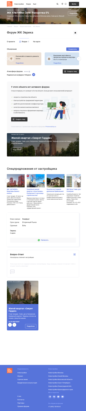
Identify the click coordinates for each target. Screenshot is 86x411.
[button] (14, 325)
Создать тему (20, 119)
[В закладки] (75, 33)
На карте (36, 42)
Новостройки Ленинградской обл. (60, 386)
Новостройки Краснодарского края (60, 389)
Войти (74, 4)
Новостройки (19, 4)
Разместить (72, 49)
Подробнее (74, 13)
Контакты (20, 399)
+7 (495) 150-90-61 (54, 406)
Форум (28, 4)
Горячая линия (22, 379)
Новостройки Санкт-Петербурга (59, 383)
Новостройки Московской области (60, 379)
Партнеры (20, 403)
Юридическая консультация (27, 383)
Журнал (20, 376)
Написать (44, 240)
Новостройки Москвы (55, 373)
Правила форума (23, 406)
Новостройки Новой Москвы (58, 376)
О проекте (11, 42)
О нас (19, 396)
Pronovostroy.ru (51, 126)
